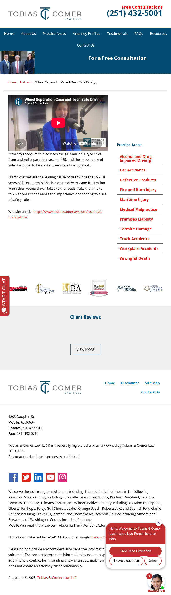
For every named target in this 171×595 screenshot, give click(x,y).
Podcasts (26, 82)
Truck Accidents (134, 238)
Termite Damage (136, 228)
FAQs (139, 33)
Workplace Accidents (139, 248)
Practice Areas (54, 33)
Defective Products (138, 179)
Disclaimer (130, 383)
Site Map (152, 383)
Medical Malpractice (138, 209)
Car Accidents (132, 170)
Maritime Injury (134, 199)
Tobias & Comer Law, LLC (57, 577)
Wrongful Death (135, 258)
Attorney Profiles (86, 33)
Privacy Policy (101, 537)
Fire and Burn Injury (138, 189)
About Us (28, 33)
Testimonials (117, 33)
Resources (158, 33)
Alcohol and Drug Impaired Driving (136, 158)
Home (9, 33)
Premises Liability (136, 219)
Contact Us (85, 45)
